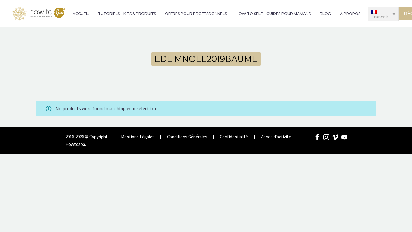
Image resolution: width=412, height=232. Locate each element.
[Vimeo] (335, 137)
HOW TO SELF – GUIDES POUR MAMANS (273, 13)
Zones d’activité (276, 137)
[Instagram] (326, 137)
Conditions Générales (187, 137)
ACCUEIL (81, 13)
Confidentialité (234, 137)
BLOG (325, 13)
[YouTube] (344, 137)
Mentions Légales (137, 137)
